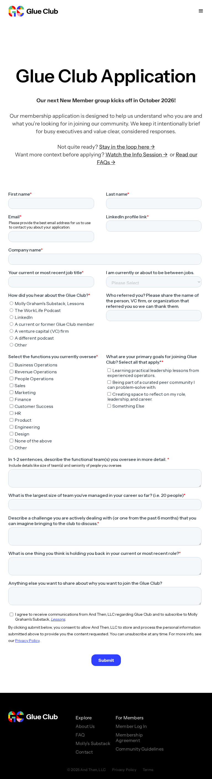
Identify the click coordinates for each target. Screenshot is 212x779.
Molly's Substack (93, 743)
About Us (85, 726)
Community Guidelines (140, 749)
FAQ (80, 735)
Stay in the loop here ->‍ (127, 147)
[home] (33, 11)
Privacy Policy (124, 769)
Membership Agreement (129, 737)
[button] (201, 11)
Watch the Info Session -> (136, 154)
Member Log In (131, 726)
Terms (148, 769)
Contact (84, 752)
